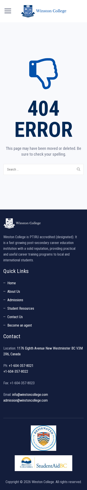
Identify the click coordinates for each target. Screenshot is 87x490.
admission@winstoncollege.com (25, 400)
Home (11, 283)
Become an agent (19, 325)
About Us (13, 291)
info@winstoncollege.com (30, 394)
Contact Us (15, 317)
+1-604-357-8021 (21, 366)
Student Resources (20, 308)
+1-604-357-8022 (15, 371)
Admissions (15, 300)
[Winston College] (43, 11)
